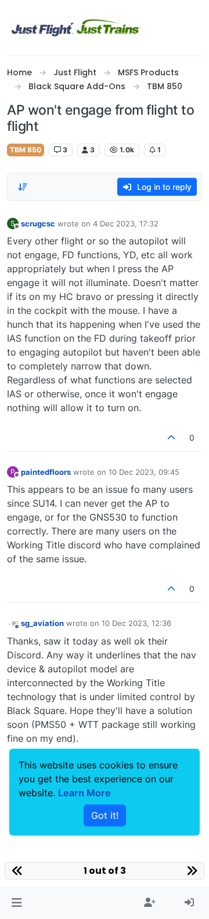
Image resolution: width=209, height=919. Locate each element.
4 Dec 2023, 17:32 (125, 223)
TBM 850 (25, 149)
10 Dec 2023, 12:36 (136, 623)
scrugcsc (38, 223)
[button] (16, 902)
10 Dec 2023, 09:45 (144, 472)
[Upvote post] (171, 437)
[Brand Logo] (76, 28)
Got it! (104, 815)
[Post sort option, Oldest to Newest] (22, 187)
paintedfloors (46, 472)
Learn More (84, 793)
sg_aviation (42, 623)
